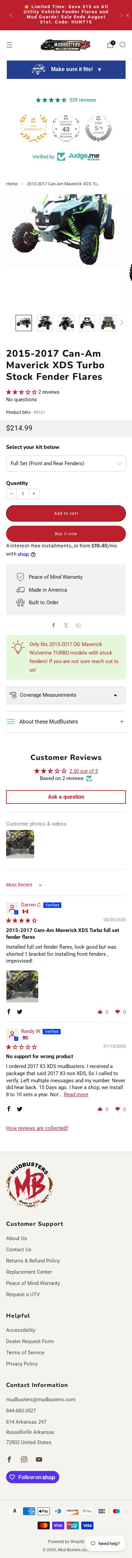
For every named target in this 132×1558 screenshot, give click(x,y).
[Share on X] (66, 625)
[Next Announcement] (121, 15)
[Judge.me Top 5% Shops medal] (98, 128)
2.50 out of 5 (83, 771)
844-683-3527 (21, 1411)
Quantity (17, 483)
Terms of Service (25, 1353)
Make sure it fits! (76, 69)
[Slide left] (11, 323)
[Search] (122, 44)
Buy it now (66, 533)
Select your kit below (33, 447)
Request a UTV (23, 1294)
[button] (22, 392)
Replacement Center (29, 1272)
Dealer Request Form (30, 1341)
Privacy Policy (22, 1364)
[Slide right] (120, 323)
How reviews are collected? (37, 1128)
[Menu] (9, 44)
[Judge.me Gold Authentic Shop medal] (33, 128)
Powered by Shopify (66, 1541)
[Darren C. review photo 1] (22, 986)
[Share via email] (78, 625)
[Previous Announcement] (11, 15)
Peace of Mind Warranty (33, 1283)
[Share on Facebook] (53, 625)
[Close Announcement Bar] (127, 15)
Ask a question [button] (66, 797)
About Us (16, 1238)
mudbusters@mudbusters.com (40, 1399)
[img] (21, 920)
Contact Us (18, 1250)
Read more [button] (76, 1094)
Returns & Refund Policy (33, 1261)
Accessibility (20, 1330)
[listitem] (66, 15)
